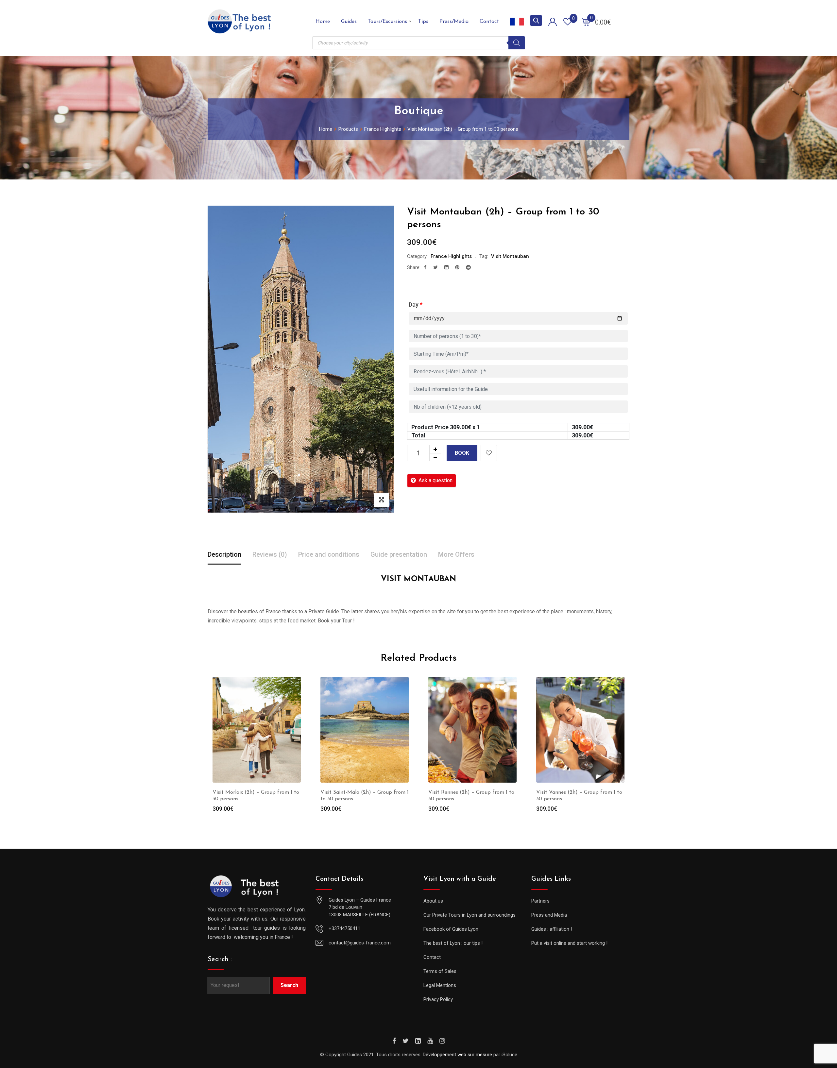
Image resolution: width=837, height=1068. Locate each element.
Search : (220, 959)
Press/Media (454, 21)
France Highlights (451, 256)
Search (289, 985)
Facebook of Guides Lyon (450, 929)
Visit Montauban (510, 256)
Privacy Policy (438, 999)
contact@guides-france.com (360, 943)
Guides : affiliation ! (551, 929)
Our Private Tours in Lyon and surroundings (469, 915)
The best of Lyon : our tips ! (453, 943)
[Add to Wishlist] (489, 453)
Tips (423, 21)
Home (323, 21)
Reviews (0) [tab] (269, 554)
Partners (540, 901)
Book (462, 453)
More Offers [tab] (456, 554)
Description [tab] (224, 554)
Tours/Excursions (387, 21)
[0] (586, 21)
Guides (349, 21)
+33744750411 (344, 928)
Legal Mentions (439, 985)
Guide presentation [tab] (398, 554)
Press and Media (549, 915)
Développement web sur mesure (457, 1055)
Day (415, 304)
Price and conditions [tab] (328, 554)
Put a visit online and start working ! (569, 943)
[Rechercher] (516, 42)
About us (433, 901)
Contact (489, 21)
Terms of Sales (439, 971)
